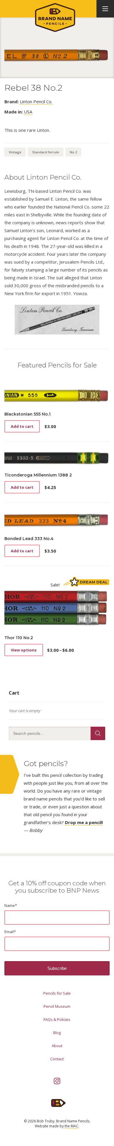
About (57, 1045)
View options (24, 650)
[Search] (98, 733)
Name (10, 905)
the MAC (71, 1126)
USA (28, 112)
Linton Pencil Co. (36, 101)
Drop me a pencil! (84, 822)
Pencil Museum (57, 1006)
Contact (57, 1058)
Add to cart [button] (22, 426)
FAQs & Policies (57, 1019)
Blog (57, 1032)
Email (10, 931)
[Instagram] (57, 1081)
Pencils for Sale (57, 993)
